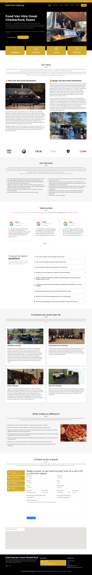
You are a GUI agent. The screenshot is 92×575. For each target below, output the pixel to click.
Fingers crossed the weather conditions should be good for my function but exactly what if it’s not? (57, 278)
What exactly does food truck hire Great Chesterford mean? (52, 291)
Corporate (36, 52)
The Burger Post (61, 212)
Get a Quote (23, 37)
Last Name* (59, 476)
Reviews (67, 5)
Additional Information (31, 500)
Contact (84, 5)
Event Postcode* (60, 485)
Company (28, 480)
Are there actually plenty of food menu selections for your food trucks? (56, 301)
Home (49, 5)
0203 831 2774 (16, 474)
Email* (58, 480)
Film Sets (77, 52)
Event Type (29, 490)
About (61, 5)
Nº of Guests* (45, 490)
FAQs (72, 5)
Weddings (15, 52)
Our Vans (55, 5)
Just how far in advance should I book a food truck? (50, 262)
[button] (43, 243)
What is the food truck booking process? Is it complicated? (52, 296)
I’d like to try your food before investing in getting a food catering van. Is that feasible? (57, 285)
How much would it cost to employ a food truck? (49, 257)
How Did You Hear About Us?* (64, 495)
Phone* (28, 485)
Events (77, 5)
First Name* (29, 476)
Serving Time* (75, 490)
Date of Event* (60, 490)
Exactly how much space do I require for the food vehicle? (52, 272)
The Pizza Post (51, 212)
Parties (56, 52)
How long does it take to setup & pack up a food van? (50, 267)
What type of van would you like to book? (36, 495)
